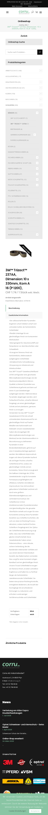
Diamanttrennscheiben (17, 152)
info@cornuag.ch (14, 681)
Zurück (24, 36)
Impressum (38, 2)
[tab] (24, 308)
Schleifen (10, 105)
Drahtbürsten (11, 82)
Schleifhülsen (13, 213)
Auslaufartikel (12, 76)
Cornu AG (23, 25)
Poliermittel (13, 191)
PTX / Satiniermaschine (16, 196)
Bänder (11, 113)
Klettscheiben (13, 174)
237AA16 (27, 301)
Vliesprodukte (13, 235)
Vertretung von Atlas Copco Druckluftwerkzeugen (15, 711)
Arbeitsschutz (12, 70)
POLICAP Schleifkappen (16, 185)
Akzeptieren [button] (35, 811)
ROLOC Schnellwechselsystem (19, 207)
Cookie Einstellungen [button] (17, 811)
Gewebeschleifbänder (18, 135)
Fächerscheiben (14, 157)
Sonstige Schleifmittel (16, 224)
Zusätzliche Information (18, 315)
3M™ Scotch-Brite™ (17, 118)
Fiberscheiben (13, 169)
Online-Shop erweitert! (13, 738)
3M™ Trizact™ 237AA (18, 124)
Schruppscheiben (14, 218)
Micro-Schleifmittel (15, 180)
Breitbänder (15, 129)
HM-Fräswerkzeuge (14, 88)
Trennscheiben (13, 229)
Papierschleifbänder (18, 140)
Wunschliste (33, 6)
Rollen (10, 202)
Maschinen (10, 99)
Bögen (10, 146)
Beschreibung (14, 308)
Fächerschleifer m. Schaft (18, 163)
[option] (18, 254)
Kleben (8, 93)
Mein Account (17, 6)
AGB (30, 2)
